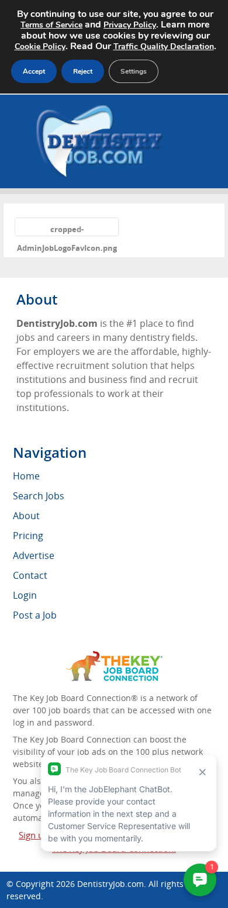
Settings (133, 71)
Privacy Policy (129, 24)
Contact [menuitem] (30, 575)
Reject (82, 71)
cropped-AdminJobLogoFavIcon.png (67, 230)
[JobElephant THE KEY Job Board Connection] (114, 656)
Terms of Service (51, 24)
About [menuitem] (26, 515)
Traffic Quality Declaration (163, 46)
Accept (34, 71)
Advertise (33, 555)
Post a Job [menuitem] (35, 615)
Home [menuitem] (26, 475)
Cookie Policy (40, 46)
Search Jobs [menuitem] (38, 495)
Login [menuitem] (25, 595)
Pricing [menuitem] (28, 535)
